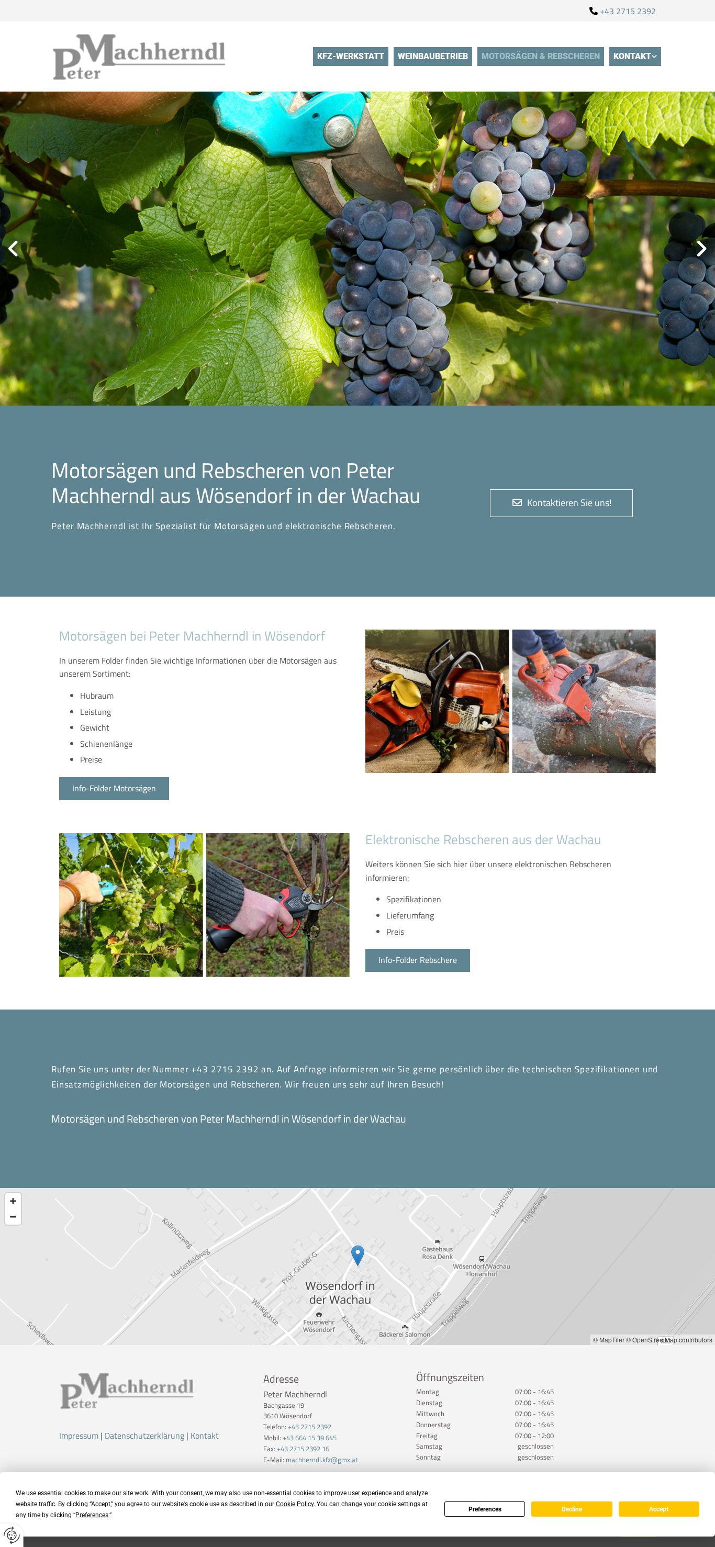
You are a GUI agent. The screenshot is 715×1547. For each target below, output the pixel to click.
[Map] (357, 1266)
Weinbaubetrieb (433, 56)
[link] (635, 56)
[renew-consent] (12, 1535)
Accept (658, 1509)
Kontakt (632, 56)
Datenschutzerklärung (144, 1435)
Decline (572, 1509)
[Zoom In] (13, 1201)
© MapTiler (608, 1339)
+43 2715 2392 (628, 11)
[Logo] (153, 56)
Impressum (78, 1435)
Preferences (484, 1509)
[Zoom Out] (13, 1217)
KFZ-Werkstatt (350, 56)
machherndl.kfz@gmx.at (322, 1459)
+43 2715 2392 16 (303, 1448)
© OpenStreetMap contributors (669, 1339)
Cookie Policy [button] (295, 1504)
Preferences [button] (91, 1515)
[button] (561, 503)
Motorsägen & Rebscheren (541, 56)
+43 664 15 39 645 (310, 1437)
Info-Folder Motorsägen (114, 788)
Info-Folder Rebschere (417, 960)
